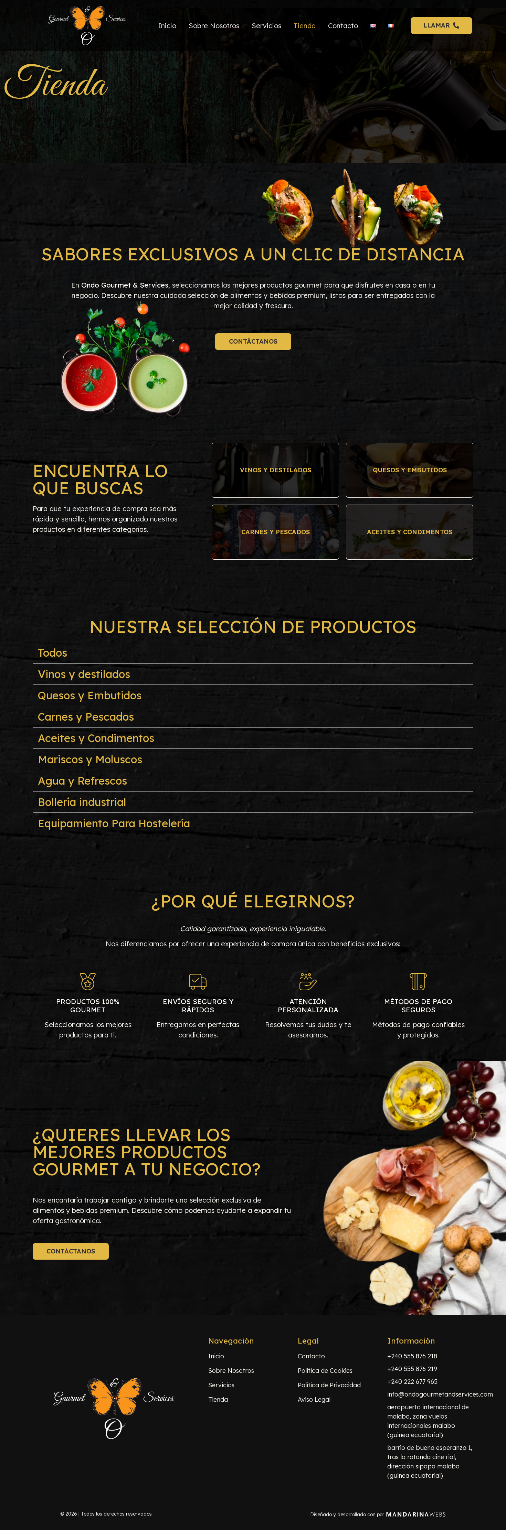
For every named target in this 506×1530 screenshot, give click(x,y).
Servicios (266, 25)
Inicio (167, 25)
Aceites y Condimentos (96, 738)
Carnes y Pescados (86, 716)
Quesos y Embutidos (89, 695)
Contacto (343, 25)
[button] (253, 653)
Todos (52, 652)
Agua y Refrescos (82, 780)
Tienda (305, 25)
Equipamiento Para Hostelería (114, 823)
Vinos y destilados (84, 674)
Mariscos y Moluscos (90, 759)
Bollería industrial (82, 802)
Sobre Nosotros (214, 25)
